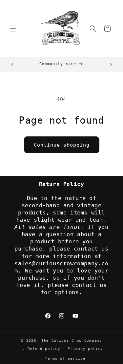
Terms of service (65, 358)
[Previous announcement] (12, 64)
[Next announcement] (111, 64)
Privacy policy (85, 349)
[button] (13, 28)
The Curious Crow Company (71, 340)
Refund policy (44, 349)
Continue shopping (62, 145)
